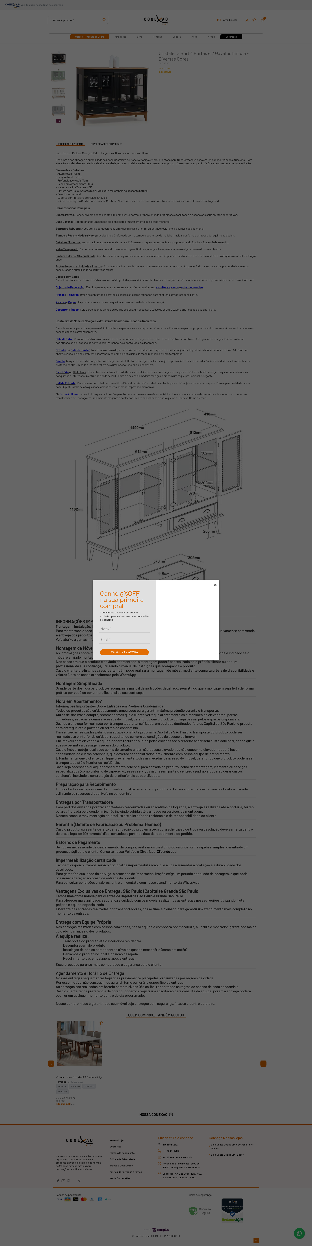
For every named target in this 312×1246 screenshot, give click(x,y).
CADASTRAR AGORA (124, 652)
